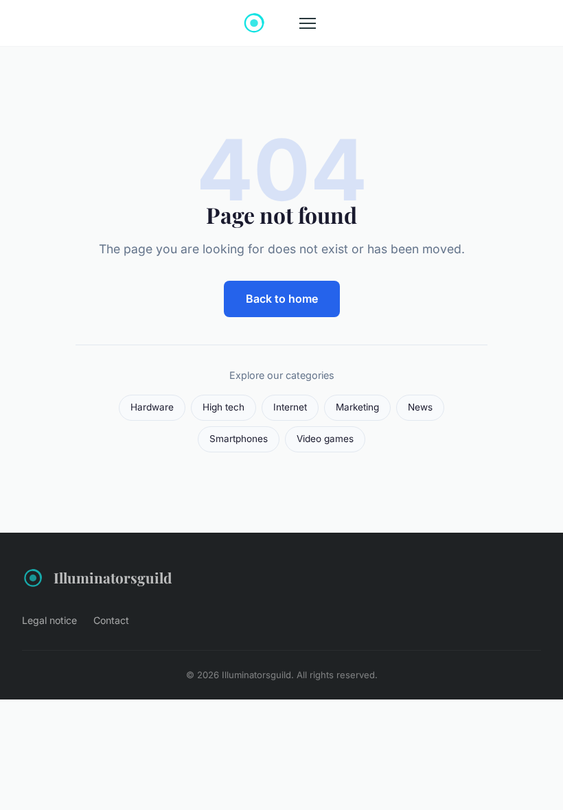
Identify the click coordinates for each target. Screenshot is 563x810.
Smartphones (238, 438)
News (420, 407)
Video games (325, 438)
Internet (290, 407)
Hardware (152, 407)
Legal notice (49, 620)
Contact (111, 620)
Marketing (357, 407)
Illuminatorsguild (113, 577)
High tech (223, 407)
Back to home (282, 298)
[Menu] (307, 23)
